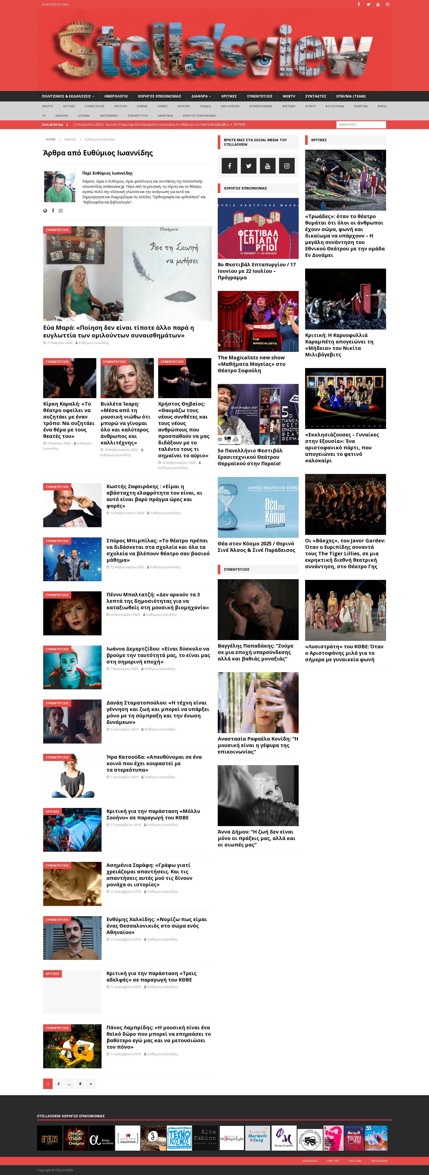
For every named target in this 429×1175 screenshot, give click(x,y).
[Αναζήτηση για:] (361, 124)
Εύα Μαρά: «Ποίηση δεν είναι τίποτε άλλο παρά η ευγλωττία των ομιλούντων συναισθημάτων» (118, 331)
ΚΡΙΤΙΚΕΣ (229, 96)
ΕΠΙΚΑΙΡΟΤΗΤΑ (138, 115)
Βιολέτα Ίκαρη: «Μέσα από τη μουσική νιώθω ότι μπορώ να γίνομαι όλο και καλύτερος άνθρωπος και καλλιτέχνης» (125, 423)
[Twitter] (368, 4)
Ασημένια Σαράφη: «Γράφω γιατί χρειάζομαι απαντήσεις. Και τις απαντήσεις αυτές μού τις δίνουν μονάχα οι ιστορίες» (149, 875)
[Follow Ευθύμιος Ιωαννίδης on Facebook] (51, 210)
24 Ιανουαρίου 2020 (125, 614)
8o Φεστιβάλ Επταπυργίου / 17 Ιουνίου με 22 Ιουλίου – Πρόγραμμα (257, 271)
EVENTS (310, 106)
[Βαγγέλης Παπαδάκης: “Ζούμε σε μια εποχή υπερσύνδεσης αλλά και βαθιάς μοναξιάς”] (258, 609)
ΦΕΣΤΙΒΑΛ (289, 106)
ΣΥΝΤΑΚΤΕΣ (315, 96)
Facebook (310, 1161)
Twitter (333, 1161)
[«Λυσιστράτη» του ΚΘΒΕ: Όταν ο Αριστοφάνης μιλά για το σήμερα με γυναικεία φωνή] (345, 610)
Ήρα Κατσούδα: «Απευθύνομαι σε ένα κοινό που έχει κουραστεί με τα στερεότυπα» (154, 763)
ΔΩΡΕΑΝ (83, 115)
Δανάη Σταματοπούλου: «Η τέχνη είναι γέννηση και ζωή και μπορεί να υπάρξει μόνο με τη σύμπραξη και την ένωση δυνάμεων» (158, 712)
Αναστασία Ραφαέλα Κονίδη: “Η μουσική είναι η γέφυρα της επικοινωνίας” (258, 745)
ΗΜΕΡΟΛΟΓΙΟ (116, 96)
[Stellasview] (214, 88)
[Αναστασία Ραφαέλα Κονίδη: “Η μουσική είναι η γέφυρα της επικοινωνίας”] (258, 702)
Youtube (355, 1161)
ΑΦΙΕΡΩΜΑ (165, 115)
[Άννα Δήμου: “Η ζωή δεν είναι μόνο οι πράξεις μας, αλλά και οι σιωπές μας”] (258, 795)
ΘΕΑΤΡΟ (47, 106)
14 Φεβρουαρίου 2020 (178, 462)
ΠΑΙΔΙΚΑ (205, 106)
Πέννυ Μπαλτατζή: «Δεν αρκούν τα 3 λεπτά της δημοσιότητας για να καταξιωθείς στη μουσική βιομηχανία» (158, 601)
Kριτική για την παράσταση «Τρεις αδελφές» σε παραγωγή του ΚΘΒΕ (152, 976)
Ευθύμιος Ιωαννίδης (94, 342)
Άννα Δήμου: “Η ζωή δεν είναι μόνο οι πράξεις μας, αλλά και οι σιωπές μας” (256, 838)
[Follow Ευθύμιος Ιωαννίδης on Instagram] (59, 210)
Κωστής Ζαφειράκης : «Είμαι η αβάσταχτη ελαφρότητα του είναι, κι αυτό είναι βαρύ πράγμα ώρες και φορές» (154, 496)
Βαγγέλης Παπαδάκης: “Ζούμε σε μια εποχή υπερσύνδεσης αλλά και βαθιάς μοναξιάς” (255, 652)
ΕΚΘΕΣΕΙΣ (184, 106)
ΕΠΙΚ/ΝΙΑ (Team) (351, 96)
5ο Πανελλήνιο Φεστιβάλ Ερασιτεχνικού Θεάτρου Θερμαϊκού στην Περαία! (250, 457)
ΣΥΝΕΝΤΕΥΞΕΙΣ (260, 96)
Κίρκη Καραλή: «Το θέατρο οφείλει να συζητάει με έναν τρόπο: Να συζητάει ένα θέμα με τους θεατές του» (69, 419)
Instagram (379, 1161)
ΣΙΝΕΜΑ (142, 106)
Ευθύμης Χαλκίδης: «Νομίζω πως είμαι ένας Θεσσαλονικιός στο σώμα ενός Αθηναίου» (157, 926)
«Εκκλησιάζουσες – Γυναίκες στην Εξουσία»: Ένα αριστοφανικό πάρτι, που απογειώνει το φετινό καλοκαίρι (342, 447)
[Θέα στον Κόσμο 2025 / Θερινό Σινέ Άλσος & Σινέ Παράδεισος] (258, 507)
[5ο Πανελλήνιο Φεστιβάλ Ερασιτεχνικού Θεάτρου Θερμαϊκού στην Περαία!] (258, 414)
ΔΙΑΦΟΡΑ (199, 96)
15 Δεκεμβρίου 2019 (125, 891)
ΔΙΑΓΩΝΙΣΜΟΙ (109, 115)
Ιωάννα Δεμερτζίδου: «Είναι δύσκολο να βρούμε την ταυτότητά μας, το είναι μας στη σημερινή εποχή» (158, 655)
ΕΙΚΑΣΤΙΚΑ (361, 106)
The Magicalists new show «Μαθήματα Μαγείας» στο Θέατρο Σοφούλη (252, 364)
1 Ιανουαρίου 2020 (124, 777)
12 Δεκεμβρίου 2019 (125, 939)
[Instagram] (388, 4)
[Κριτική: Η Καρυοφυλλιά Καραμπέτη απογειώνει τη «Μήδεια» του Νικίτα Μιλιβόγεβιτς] (345, 299)
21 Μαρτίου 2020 (59, 342)
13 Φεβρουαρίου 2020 (127, 513)
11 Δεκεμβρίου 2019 (125, 1054)
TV (43, 115)
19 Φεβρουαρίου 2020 (121, 449)
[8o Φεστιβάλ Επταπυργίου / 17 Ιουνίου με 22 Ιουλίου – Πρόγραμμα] (258, 228)
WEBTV (289, 96)
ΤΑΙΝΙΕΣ (162, 106)
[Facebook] (359, 4)
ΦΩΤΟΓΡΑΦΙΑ (334, 106)
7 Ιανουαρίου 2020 (124, 668)
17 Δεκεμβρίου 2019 (125, 824)
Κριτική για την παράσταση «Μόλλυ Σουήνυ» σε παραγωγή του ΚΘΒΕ (153, 814)
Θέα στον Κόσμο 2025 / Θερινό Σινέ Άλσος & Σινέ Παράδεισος (256, 546)
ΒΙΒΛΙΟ (382, 106)
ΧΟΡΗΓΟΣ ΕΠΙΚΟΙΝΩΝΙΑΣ (159, 96)
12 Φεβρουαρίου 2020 (127, 567)
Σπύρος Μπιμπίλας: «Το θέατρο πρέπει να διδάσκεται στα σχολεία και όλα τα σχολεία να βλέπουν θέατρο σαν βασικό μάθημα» (158, 550)
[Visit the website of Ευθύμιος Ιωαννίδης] (45, 210)
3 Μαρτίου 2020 (59, 443)
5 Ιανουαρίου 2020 (124, 729)
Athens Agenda (260, 106)
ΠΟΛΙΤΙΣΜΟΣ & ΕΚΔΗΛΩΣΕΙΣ (66, 96)
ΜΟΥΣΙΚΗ (120, 106)
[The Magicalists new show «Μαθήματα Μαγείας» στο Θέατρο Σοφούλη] (258, 321)
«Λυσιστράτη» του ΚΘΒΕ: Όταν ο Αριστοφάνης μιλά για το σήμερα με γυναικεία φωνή (344, 653)
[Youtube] (378, 4)
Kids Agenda (230, 106)
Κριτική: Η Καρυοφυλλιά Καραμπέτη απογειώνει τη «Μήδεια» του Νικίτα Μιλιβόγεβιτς (339, 345)
